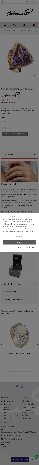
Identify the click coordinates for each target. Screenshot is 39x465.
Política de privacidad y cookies (26, 247)
